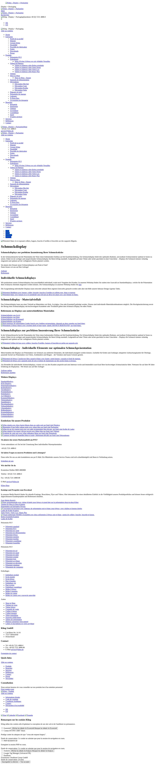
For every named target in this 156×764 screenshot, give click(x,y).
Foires (12, 49)
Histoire (13, 41)
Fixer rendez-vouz (7, 689)
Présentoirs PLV (16, 57)
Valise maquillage (11, 615)
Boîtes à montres (11, 591)
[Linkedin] (11, 715)
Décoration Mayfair (22, 84)
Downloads (14, 51)
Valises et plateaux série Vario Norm (28, 67)
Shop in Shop (15, 76)
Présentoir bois (10, 559)
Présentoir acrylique (12, 561)
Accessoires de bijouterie (19, 100)
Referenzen (5, 273)
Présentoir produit (11, 557)
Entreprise (9, 37)
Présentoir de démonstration (15, 533)
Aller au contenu (7, 31)
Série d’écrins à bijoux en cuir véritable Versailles (32, 61)
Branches (8, 102)
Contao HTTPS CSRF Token (14, 731)
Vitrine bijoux (10, 607)
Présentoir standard (12, 527)
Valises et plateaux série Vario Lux (27, 70)
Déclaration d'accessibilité (14, 705)
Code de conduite (11, 699)
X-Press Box (14, 98)
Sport (12, 115)
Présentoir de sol (11, 551)
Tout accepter (24, 762)
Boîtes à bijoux (10, 589)
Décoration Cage (21, 86)
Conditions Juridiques (13, 701)
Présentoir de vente (12, 531)
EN (6, 25)
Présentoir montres (12, 537)
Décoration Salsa (21, 90)
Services (8, 119)
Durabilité (13, 45)
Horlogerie (14, 106)
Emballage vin (10, 583)
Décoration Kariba (21, 88)
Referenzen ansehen (8, 373)
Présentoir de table (12, 555)
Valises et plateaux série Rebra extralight (29, 65)
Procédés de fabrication (18, 47)
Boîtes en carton (11, 593)
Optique (13, 109)
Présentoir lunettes (12, 539)
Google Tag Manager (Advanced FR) (17, 753)
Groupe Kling (15, 43)
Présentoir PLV (11, 529)
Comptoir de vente (12, 609)
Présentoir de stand (12, 553)
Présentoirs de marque (18, 94)
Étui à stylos (9, 585)
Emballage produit (12, 575)
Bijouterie (13, 104)
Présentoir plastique (12, 565)
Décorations (14, 82)
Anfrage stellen (6, 371)
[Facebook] (20, 715)
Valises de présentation (13, 620)
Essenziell (7, 728)
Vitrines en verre (11, 605)
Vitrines (13, 74)
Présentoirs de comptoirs (14, 567)
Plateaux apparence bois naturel (16, 622)
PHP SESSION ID (10, 741)
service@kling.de (7, 131)
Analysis (7, 751)
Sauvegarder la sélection (10, 762)
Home (7, 35)
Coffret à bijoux (11, 611)
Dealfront (7, 755)
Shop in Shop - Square (23, 78)
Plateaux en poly (16, 92)
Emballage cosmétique (13, 587)
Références (9, 121)
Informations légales (12, 697)
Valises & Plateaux (17, 63)
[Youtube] (29, 715)
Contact (8, 123)
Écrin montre (10, 577)
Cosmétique (14, 113)
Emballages (14, 59)
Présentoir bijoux (11, 535)
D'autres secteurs (16, 117)
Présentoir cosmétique (13, 541)
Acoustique (14, 111)
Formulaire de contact (9, 653)
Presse (12, 53)
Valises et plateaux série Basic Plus (27, 72)
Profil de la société (16, 39)
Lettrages (13, 96)
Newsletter (9, 678)
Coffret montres (11, 613)
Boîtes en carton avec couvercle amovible (20, 595)
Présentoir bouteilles (12, 543)
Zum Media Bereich (8, 500)
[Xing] (3, 715)
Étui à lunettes (10, 581)
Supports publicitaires (13, 617)
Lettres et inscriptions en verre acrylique (19, 624)
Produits (8, 55)
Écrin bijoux (9, 579)
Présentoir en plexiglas (13, 563)
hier (80, 285)
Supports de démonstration (19, 80)
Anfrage (4, 271)
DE (6, 23)
